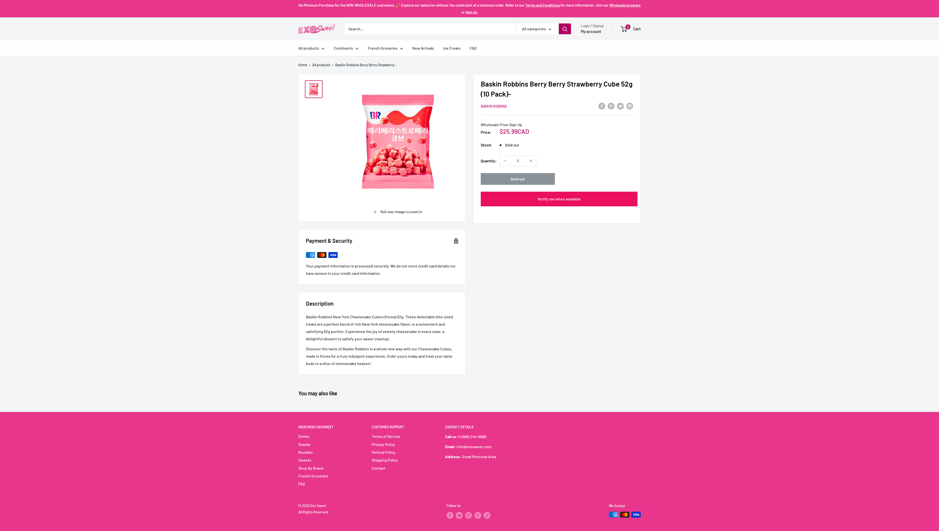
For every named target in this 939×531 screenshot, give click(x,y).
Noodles (305, 452)
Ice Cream (451, 48)
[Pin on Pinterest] (611, 106)
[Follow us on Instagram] (468, 515)
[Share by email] (629, 106)
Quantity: (489, 160)
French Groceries (383, 48)
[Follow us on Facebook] (450, 515)
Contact (378, 468)
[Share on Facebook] (601, 106)
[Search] (565, 28)
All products (308, 48)
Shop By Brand (310, 468)
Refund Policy (383, 452)
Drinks (303, 436)
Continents (343, 48)
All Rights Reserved (313, 512)
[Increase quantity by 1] (531, 161)
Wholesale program (624, 5)
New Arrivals (423, 48)
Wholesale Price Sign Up (501, 124)
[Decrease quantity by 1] (505, 161)
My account (591, 31)
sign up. (472, 12)
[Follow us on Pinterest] (477, 515)
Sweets (304, 460)
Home (302, 65)
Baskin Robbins (494, 106)
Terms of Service (386, 436)
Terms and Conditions (542, 5)
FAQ (473, 48)
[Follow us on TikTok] (487, 515)
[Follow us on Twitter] (459, 515)
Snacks (304, 444)
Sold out (518, 179)
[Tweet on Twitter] (620, 106)
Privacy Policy (383, 444)
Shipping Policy (385, 460)
